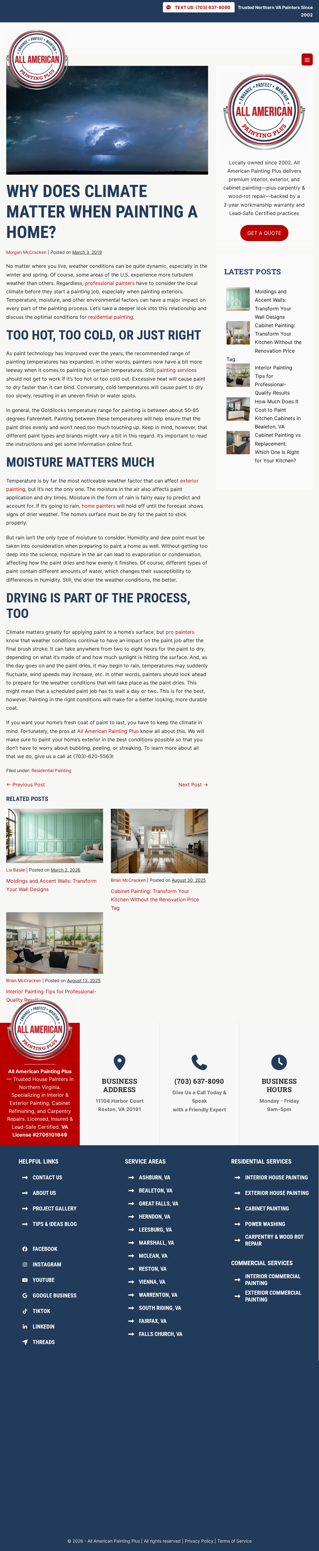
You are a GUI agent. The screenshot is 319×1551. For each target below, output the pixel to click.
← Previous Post (25, 784)
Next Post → (193, 784)
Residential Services (261, 1161)
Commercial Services (262, 1263)
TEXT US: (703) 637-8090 (202, 7)
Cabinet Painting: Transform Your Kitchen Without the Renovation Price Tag (155, 899)
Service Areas (145, 1161)
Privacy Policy (199, 1541)
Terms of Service (234, 1541)
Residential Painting (51, 770)
